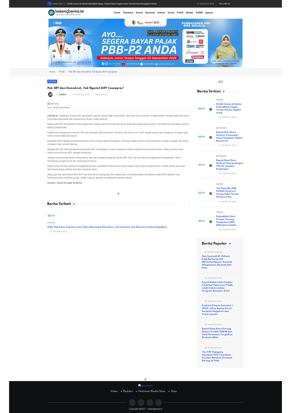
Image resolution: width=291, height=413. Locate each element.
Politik (180, 12)
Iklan (174, 391)
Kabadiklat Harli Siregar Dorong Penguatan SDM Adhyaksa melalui (226, 220)
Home (117, 12)
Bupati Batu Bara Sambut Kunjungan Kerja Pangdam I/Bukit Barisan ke (229, 136)
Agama (209, 12)
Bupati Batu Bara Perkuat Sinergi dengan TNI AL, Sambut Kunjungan (229, 164)
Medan (189, 12)
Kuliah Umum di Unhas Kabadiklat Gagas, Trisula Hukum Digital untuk (229, 108)
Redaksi (128, 391)
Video (114, 391)
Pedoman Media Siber (152, 391)
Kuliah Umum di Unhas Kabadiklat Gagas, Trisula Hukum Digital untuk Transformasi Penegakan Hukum (112, 4)
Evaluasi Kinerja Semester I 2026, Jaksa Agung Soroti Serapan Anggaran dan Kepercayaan (217, 309)
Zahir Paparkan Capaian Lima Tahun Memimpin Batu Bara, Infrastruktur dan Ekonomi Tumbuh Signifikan (107, 227)
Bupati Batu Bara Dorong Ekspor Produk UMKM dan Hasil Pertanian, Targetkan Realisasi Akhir (217, 333)
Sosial (171, 12)
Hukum (161, 12)
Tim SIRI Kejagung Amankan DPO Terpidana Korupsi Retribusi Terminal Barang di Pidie (217, 356)
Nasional (150, 12)
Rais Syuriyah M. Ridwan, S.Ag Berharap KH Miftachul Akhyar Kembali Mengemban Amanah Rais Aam (217, 262)
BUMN (199, 12)
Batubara (128, 12)
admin (62, 94)
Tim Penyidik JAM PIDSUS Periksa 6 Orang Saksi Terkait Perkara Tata (227, 192)
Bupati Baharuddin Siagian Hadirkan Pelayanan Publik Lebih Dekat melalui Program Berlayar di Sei (217, 286)
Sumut (139, 12)
